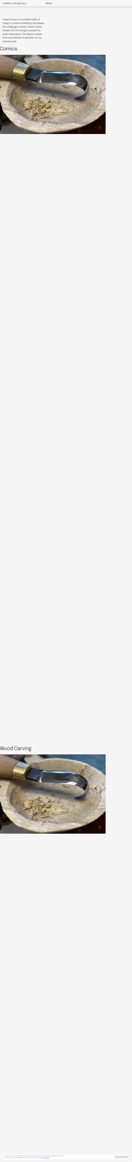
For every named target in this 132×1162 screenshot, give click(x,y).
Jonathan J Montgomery (14, 3)
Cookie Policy (45, 1157)
